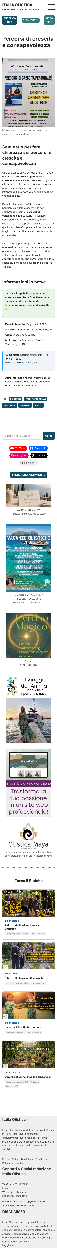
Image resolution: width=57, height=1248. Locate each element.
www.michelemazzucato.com (22, 362)
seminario (25, 405)
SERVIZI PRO (30, 20)
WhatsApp (8, 1192)
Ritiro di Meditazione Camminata (24, 978)
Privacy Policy (10, 1159)
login (31, 1205)
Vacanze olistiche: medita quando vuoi (28, 1076)
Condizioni (42, 1159)
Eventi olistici (12, 921)
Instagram (22, 1195)
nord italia (9, 405)
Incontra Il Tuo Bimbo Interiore (23, 1027)
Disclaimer (27, 1159)
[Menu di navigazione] (51, 7)
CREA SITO (49, 20)
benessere (15, 399)
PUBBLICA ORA (9, 20)
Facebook (8, 1195)
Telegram (22, 1192)
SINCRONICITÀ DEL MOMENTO (28, 474)
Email (5, 1188)
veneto (38, 405)
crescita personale (35, 399)
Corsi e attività (13, 1072)
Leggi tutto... (9, 1245)
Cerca (48, 435)
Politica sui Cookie (13, 1163)
